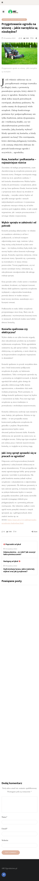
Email (4, 828)
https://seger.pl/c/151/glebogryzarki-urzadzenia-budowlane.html (19, 521)
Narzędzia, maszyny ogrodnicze (14, 19)
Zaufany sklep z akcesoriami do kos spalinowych (19, 687)
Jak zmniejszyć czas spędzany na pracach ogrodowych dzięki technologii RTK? (19, 630)
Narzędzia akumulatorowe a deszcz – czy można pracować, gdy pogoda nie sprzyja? (18, 743)
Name (4, 817)
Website (5, 840)
